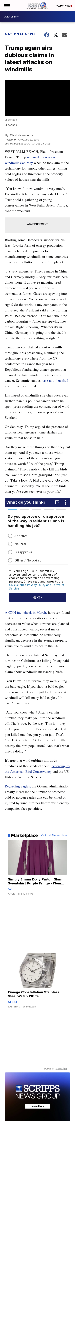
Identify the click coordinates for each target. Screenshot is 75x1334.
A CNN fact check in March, (26, 612)
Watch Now (63, 6)
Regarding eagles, (18, 786)
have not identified (55, 380)
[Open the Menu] (6, 5)
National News (20, 34)
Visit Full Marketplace (54, 835)
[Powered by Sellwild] (61, 1068)
